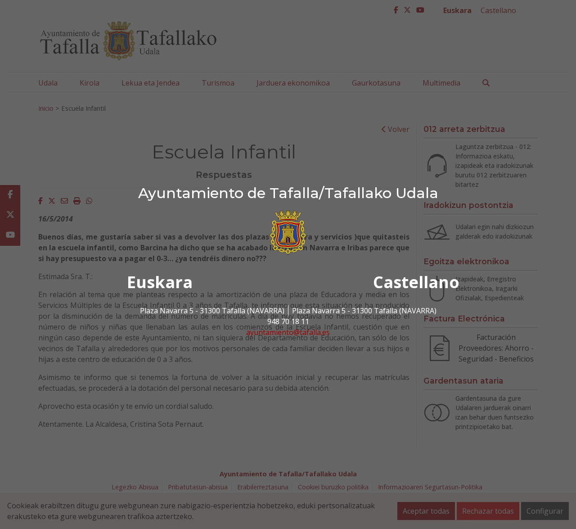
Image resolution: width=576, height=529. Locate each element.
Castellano (416, 282)
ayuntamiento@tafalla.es (288, 332)
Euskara (160, 282)
